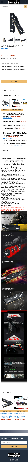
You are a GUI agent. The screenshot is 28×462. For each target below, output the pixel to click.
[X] (10, 91)
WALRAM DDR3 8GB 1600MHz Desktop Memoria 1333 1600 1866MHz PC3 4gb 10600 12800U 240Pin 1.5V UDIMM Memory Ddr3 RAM (15, 127)
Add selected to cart (16, 109)
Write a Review (4, 48)
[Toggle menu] (2, 2)
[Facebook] (2, 91)
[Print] (8, 91)
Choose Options (7, 117)
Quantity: (4, 74)
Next (26, 409)
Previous (1, 409)
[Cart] (26, 2)
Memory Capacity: (8, 58)
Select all (5, 109)
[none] (14, 23)
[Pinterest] (13, 91)
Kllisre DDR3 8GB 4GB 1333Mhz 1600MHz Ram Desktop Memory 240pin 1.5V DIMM (20, 415)
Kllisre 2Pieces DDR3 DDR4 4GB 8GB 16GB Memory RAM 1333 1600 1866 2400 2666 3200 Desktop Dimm (13, 115)
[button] (14, 86)
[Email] (5, 91)
